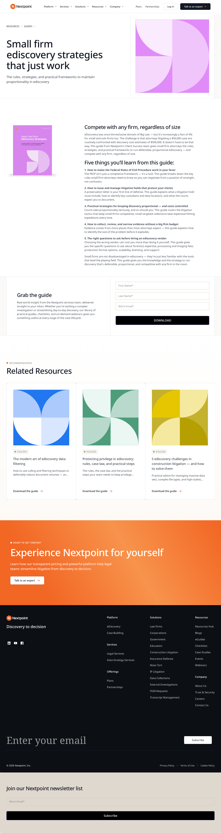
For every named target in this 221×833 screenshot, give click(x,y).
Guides (28, 26)
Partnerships (152, 6)
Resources (12, 26)
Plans (139, 6)
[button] (50, 6)
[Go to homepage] (17, 618)
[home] (21, 6)
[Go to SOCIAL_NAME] (9, 643)
